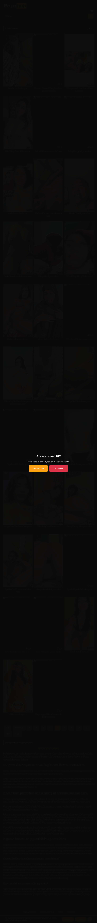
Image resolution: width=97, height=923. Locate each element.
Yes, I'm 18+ (38, 468)
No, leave (59, 468)
